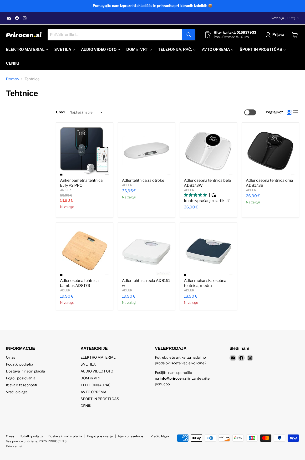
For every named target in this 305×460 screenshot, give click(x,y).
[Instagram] (24, 18)
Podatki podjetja (19, 364)
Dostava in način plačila (25, 371)
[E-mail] (9, 18)
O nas (10, 357)
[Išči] (188, 34)
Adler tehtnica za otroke (143, 180)
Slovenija (283, 18)
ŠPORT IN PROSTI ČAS (261, 49)
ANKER (65, 190)
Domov (12, 79)
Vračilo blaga (16, 392)
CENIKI (12, 63)
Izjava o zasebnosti (21, 385)
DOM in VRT (137, 49)
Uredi (60, 112)
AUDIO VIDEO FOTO (99, 49)
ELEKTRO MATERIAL (25, 49)
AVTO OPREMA (216, 49)
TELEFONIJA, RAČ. (175, 49)
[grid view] (289, 112)
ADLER (127, 185)
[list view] (295, 112)
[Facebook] (17, 18)
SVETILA (63, 49)
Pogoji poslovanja (20, 378)
